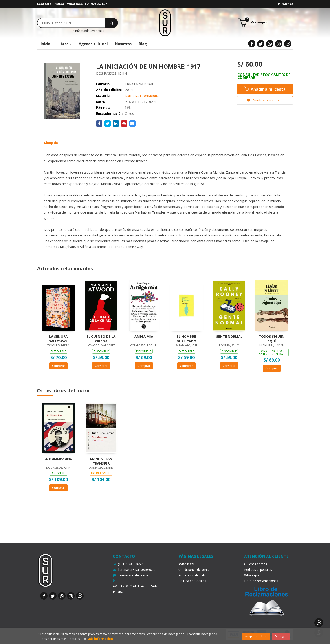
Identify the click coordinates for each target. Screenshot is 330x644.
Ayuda (59, 4)
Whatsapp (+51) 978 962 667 (87, 4)
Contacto (44, 4)
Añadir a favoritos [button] (265, 100)
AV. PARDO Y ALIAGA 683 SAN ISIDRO (135, 589)
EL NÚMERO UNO (58, 458)
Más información (100, 639)
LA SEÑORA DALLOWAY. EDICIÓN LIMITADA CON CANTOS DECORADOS (58, 338)
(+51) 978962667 (130, 564)
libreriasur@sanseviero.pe (136, 569)
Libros (63, 43)
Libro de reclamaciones (261, 581)
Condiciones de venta (194, 569)
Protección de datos (193, 575)
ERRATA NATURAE (139, 84)
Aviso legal (186, 564)
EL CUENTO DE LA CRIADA (101, 338)
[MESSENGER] (287, 43)
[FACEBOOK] (251, 43)
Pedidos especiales (258, 569)
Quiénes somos (255, 564)
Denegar (281, 636)
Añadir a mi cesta (268, 89)
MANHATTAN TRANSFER (101, 460)
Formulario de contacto (135, 575)
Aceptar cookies (256, 636)
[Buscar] (111, 23)
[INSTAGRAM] (278, 43)
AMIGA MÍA (143, 336)
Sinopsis (51, 142)
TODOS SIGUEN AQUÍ (271, 338)
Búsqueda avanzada (89, 30)
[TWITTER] (260, 43)
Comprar (58, 366)
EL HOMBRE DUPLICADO (186, 338)
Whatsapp (251, 575)
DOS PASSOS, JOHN (111, 73)
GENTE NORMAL (229, 336)
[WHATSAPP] (269, 43)
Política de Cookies (192, 581)
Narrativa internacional (142, 95)
